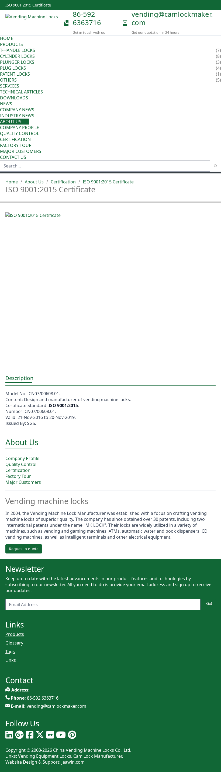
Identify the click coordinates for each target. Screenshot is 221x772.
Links (10, 660)
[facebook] (29, 734)
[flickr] (50, 734)
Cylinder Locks (17, 56)
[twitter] (40, 734)
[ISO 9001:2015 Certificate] (110, 288)
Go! (209, 603)
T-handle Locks (17, 50)
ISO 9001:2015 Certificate (108, 182)
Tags (10, 651)
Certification (15, 139)
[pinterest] (72, 734)
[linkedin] (9, 734)
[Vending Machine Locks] (32, 22)
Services (10, 86)
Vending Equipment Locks (44, 756)
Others (8, 80)
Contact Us (13, 157)
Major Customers (20, 151)
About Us (11, 122)
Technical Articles (21, 92)
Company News (17, 110)
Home (6, 38)
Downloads (14, 98)
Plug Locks (13, 68)
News (6, 104)
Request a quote (24, 548)
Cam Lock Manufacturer (97, 756)
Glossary (14, 643)
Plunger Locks (17, 62)
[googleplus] (19, 734)
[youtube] (61, 734)
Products (11, 44)
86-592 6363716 (87, 18)
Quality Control (19, 133)
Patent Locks (15, 74)
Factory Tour (16, 145)
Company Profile (19, 127)
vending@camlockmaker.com (172, 18)
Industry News (17, 116)
